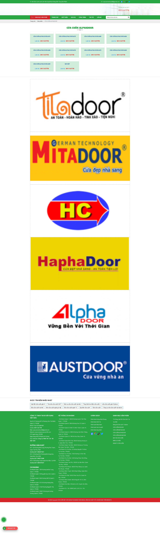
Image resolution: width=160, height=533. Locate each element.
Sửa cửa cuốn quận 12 (70, 407)
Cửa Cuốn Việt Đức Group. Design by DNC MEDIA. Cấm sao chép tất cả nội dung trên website (85, 500)
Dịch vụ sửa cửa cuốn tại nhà (72, 404)
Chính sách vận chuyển (97, 427)
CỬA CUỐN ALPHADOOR (119, 432)
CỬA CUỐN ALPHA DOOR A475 (67, 36)
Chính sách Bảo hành (96, 424)
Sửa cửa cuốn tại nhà (37, 407)
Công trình (82, 17)
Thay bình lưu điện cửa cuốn (91, 404)
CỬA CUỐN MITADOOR (119, 430)
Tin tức (91, 17)
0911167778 (44, 41)
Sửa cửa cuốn (97, 407)
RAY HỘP (67, 64)
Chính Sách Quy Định (96, 430)
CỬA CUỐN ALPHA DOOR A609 (41, 64)
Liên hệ (99, 17)
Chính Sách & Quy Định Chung (98, 419)
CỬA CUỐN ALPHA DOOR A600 (118, 50)
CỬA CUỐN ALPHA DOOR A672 (92, 50)
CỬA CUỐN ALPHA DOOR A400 (41, 50)
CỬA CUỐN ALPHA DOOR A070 (67, 50)
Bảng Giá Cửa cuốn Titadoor (120, 424)
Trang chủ (55, 17)
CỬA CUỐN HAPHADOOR (119, 435)
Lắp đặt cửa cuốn (85, 407)
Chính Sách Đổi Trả (96, 422)
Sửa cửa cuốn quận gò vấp (53, 407)
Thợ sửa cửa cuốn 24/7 (54, 404)
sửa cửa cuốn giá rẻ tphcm (110, 404)
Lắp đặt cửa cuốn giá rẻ (38, 404)
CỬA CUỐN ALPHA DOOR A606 (118, 36)
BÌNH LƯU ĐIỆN (117, 440)
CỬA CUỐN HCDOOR (118, 427)
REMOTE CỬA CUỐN (118, 443)
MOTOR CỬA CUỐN (118, 438)
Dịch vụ (73, 17)
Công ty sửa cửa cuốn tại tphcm (112, 407)
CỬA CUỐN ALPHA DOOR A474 (41, 36)
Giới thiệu (65, 17)
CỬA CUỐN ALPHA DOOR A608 (92, 36)
